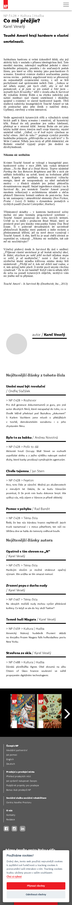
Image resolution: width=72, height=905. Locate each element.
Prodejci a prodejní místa (20, 772)
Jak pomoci (11, 755)
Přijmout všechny (36, 886)
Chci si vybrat (14, 876)
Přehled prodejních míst (18, 776)
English (10, 759)
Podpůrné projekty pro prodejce (22, 785)
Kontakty (10, 815)
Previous (5, 726)
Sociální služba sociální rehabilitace (26, 798)
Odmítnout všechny (36, 895)
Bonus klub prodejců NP (18, 790)
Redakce (10, 820)
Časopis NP (12, 746)
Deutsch (10, 764)
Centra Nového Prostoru (18, 803)
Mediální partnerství (16, 750)
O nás (9, 811)
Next (67, 726)
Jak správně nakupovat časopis (21, 781)
